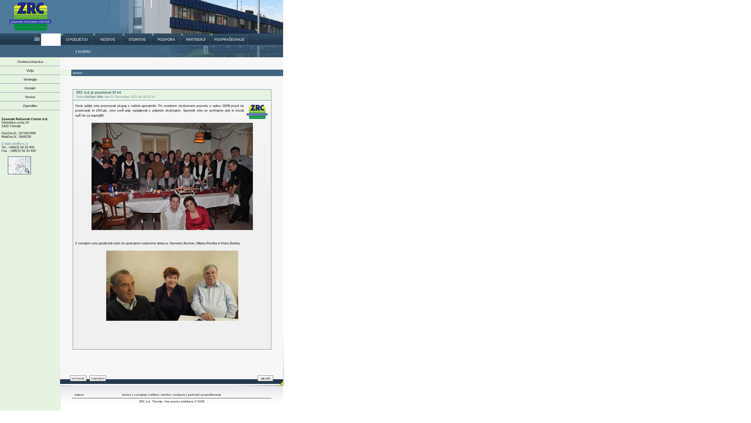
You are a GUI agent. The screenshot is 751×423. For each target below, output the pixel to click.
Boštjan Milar (94, 96)
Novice (30, 97)
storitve (166, 394)
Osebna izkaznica (30, 61)
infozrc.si (20, 143)
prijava (79, 394)
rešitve (154, 394)
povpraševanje (211, 394)
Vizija (30, 70)
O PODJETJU (77, 40)
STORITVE (137, 40)
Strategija (30, 79)
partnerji (193, 394)
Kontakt (30, 88)
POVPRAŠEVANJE (229, 40)
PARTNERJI (195, 40)
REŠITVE (107, 40)
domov (126, 394)
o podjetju (140, 394)
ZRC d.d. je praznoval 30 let (98, 92)
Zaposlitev (30, 106)
